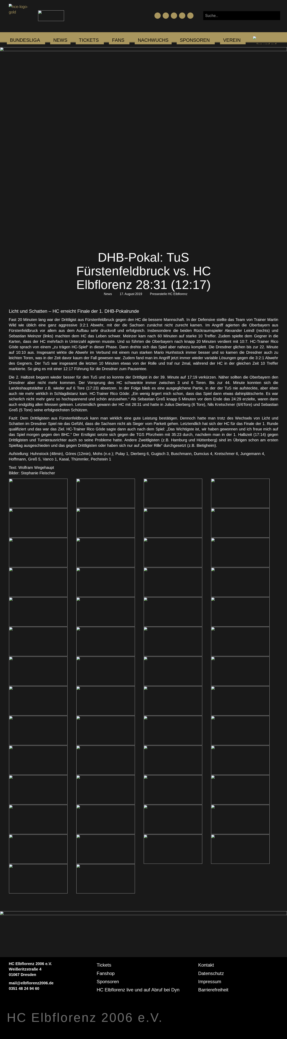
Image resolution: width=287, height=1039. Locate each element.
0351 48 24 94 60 (24, 988)
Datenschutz (211, 973)
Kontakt (206, 965)
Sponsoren (108, 981)
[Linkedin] (190, 15)
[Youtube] (166, 15)
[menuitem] (25, 40)
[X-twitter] (182, 15)
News (108, 294)
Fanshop (106, 973)
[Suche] (274, 15)
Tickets (104, 965)
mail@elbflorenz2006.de (31, 983)
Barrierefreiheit (213, 989)
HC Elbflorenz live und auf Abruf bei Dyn (138, 989)
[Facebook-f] (157, 15)
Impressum (209, 981)
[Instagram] (174, 15)
